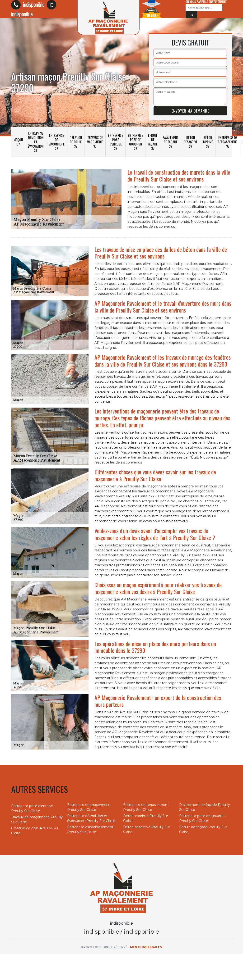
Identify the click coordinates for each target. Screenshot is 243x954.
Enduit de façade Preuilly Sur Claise (203, 829)
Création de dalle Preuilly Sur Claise (34, 830)
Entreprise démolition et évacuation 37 (35, 142)
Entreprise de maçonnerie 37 (56, 142)
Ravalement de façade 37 (170, 141)
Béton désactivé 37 (190, 141)
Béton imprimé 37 (207, 141)
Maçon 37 (18, 141)
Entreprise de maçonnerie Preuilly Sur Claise (88, 807)
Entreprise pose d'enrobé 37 (115, 142)
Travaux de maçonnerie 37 (95, 141)
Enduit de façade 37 (153, 142)
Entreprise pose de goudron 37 (135, 142)
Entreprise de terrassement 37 (228, 141)
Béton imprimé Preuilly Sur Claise (145, 818)
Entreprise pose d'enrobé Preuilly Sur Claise (32, 808)
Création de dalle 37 (76, 141)
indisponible (33, 4)
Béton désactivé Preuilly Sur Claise (146, 829)
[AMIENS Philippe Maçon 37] (121, 887)
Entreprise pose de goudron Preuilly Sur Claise (202, 818)
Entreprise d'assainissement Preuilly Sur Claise (90, 829)
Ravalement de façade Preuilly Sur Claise (204, 807)
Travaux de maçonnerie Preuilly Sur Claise (37, 819)
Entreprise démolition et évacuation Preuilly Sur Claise (91, 818)
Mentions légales (146, 947)
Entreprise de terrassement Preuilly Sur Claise (146, 807)
